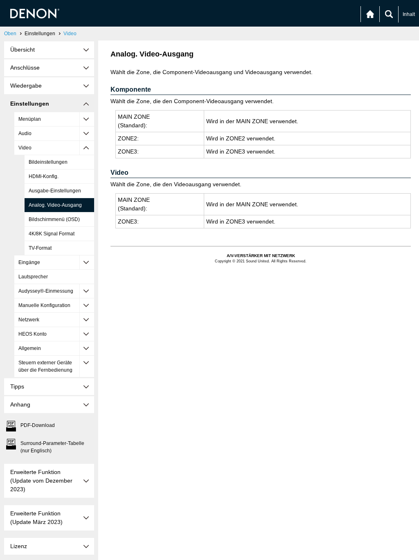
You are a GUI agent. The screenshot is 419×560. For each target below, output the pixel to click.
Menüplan (29, 119)
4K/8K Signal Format (51, 234)
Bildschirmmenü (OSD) (54, 219)
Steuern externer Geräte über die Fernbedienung (45, 366)
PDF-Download (37, 425)
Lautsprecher (33, 277)
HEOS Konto (32, 334)
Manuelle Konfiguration (44, 305)
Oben (10, 33)
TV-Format (40, 248)
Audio (25, 133)
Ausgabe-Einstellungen (55, 191)
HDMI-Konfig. (44, 176)
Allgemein (29, 348)
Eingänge (29, 262)
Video (70, 33)
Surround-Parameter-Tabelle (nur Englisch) (52, 447)
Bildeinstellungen (48, 162)
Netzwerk (28, 320)
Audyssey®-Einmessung (45, 291)
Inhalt (409, 14)
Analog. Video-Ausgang (55, 205)
